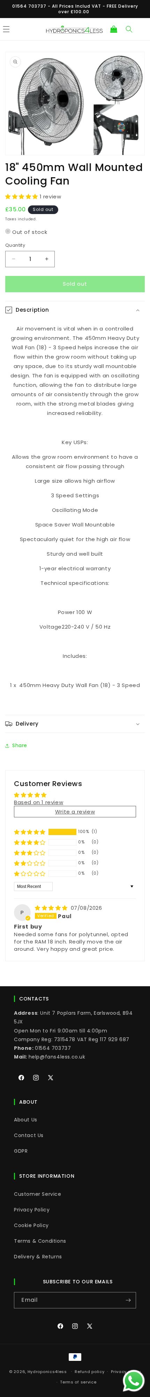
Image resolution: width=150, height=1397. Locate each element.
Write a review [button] (75, 811)
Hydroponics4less (47, 1371)
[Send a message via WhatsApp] (134, 1381)
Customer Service (37, 1194)
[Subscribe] (128, 1300)
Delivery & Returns (38, 1256)
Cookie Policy (31, 1225)
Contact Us (29, 1135)
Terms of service (78, 1382)
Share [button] (19, 745)
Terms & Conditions (40, 1240)
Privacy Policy (32, 1209)
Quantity (15, 245)
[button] (113, 29)
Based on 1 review (38, 802)
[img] (52, 908)
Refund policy (89, 1371)
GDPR (21, 1150)
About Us (25, 1119)
